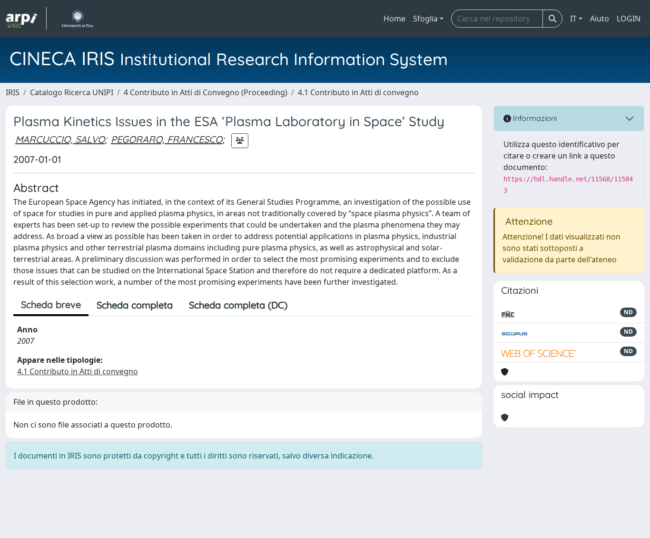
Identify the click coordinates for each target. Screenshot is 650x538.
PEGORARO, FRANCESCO (166, 139)
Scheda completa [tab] (135, 305)
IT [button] (573, 18)
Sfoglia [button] (425, 18)
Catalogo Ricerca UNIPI (71, 92)
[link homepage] (26, 18)
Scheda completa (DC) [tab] (238, 305)
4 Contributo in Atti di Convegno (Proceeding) (205, 92)
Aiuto (599, 18)
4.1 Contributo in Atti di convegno (358, 92)
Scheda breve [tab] (51, 304)
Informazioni (534, 118)
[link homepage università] (77, 18)
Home (394, 18)
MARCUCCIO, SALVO (60, 139)
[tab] (303, 305)
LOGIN (628, 18)
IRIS (13, 92)
